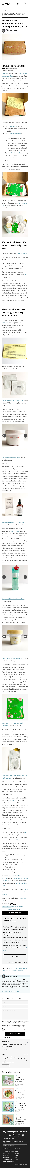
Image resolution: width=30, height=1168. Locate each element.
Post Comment (15, 1034)
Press (16, 1159)
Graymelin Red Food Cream (11, 457)
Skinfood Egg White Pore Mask (12, 658)
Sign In (18, 4)
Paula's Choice (15, 531)
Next (26, 436)
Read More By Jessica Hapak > (11, 991)
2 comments (17, 32)
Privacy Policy (6, 1153)
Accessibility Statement (8, 1161)
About (16, 1151)
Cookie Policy (6, 1155)
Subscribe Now (15, 913)
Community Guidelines (8, 1151)
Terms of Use (6, 1157)
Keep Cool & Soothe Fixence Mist (13, 599)
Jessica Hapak (11, 30)
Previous (4, 436)
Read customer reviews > (17, 962)
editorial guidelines (13, 13)
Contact (17, 1155)
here (26, 274)
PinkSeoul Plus (22, 253)
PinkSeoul (5, 73)
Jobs (16, 1157)
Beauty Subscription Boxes (18, 968)
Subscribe (17, 1153)
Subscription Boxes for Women (12, 971)
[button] (5, 1049)
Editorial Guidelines (7, 1159)
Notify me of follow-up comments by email (14, 1030)
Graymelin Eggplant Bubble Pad (12, 400)
